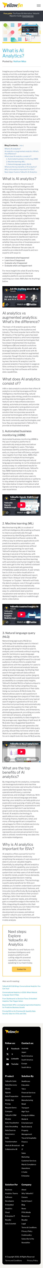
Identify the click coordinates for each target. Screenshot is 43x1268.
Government (26, 1096)
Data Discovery (11, 1085)
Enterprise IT (10, 1216)
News (24, 1209)
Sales (24, 1153)
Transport (25, 1108)
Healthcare (26, 1081)
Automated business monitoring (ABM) (19, 439)
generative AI (23, 702)
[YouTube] (12, 1064)
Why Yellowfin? (27, 1193)
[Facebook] (12, 1049)
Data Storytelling (11, 1127)
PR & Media (26, 1212)
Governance (10, 1134)
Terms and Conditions (13, 1260)
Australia (25, 1049)
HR (23, 1146)
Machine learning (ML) (12, 527)
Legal (24, 1224)
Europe (24, 1064)
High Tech (25, 1111)
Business (8, 1190)
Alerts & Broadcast (12, 1146)
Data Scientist (10, 1224)
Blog (23, 1205)
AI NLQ (23, 691)
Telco (24, 1089)
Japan (24, 1052)
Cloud (7, 1212)
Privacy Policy (27, 1231)
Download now (28, 16)
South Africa (26, 1067)
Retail (24, 1104)
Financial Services (28, 1093)
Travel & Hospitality (29, 1138)
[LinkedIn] (12, 1059)
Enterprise (25, 1176)
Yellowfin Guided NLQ (12, 683)
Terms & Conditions (29, 1228)
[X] (12, 1054)
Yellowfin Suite (10, 1081)
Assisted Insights (9, 556)
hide (21, 145)
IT (22, 1149)
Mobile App (9, 1100)
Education (25, 1085)
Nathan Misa (19, 61)
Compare (8, 1111)
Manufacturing (27, 1100)
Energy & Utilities (28, 1115)
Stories (8, 1089)
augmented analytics (11, 337)
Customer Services (29, 1161)
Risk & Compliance (29, 1164)
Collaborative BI (11, 1149)
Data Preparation (11, 1096)
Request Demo (10, 1108)
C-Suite (24, 1172)
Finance (25, 1142)
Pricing (8, 1104)
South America (27, 1060)
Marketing (25, 1157)
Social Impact (27, 1201)
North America (27, 1056)
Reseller (8, 1220)
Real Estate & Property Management (27, 1130)
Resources (26, 1216)
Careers (25, 1197)
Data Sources (10, 1130)
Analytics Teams (11, 1193)
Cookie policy (27, 1235)
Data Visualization (12, 1123)
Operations (26, 1168)
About (24, 1190)
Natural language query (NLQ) (15, 641)
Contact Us (21, 969)
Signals (5, 473)
